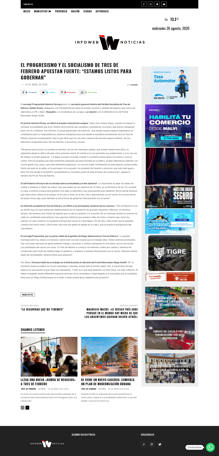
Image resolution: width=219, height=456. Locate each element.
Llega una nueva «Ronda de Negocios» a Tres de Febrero (48, 381)
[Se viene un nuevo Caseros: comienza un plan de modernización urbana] (109, 357)
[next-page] (27, 408)
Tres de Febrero (28, 389)
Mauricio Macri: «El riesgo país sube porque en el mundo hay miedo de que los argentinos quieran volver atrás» (111, 313)
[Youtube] (164, 4)
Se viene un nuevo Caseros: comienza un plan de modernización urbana (108, 381)
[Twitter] (157, 4)
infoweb (134, 85)
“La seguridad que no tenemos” (42, 309)
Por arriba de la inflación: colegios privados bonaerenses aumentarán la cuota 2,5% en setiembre (170, 368)
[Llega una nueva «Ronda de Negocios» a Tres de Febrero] (49, 357)
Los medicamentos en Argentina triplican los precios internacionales (170, 301)
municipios (27, 294)
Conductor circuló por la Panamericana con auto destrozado (169, 335)
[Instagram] (150, 4)
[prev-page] (22, 408)
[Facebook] (143, 4)
